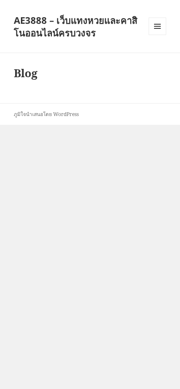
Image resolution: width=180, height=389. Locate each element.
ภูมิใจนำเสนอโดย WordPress (46, 114)
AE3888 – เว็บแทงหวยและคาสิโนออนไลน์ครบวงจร (75, 26)
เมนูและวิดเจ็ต (157, 26)
